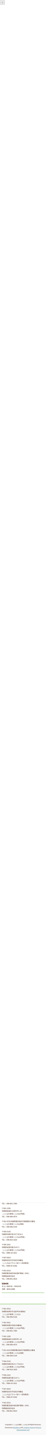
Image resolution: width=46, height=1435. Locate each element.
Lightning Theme (28, 1427)
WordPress (16, 1427)
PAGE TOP (42, 1390)
